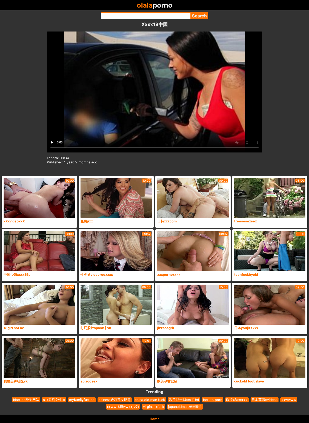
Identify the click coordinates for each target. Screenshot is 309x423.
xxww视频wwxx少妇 (123, 407)
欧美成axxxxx (237, 400)
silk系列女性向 (54, 400)
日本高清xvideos (264, 400)
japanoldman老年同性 (185, 407)
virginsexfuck (153, 407)
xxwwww (288, 400)
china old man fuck (150, 400)
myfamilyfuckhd (82, 400)
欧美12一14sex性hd (184, 400)
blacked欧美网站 (26, 400)
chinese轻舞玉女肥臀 (115, 400)
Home (155, 419)
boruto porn (212, 400)
